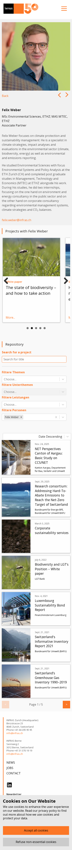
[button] (21, 417)
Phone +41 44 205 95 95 (19, 729)
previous (67, 97)
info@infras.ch (14, 733)
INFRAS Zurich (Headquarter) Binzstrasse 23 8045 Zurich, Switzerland (22, 723)
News (10, 763)
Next (64, 279)
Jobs (9, 768)
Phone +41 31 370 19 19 (19, 750)
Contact (13, 773)
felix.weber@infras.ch (16, 220)
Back (5, 96)
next (59, 97)
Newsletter (13, 794)
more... (10, 317)
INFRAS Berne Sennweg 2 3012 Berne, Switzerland (19, 744)
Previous (7, 279)
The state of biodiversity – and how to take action (31, 290)
